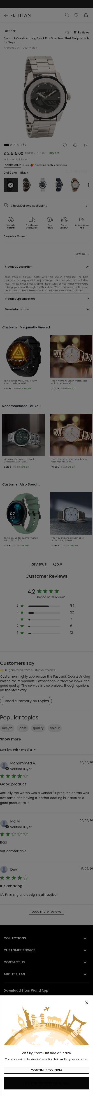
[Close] (46, 1000)
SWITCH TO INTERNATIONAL (47, 1083)
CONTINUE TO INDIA (46, 1070)
